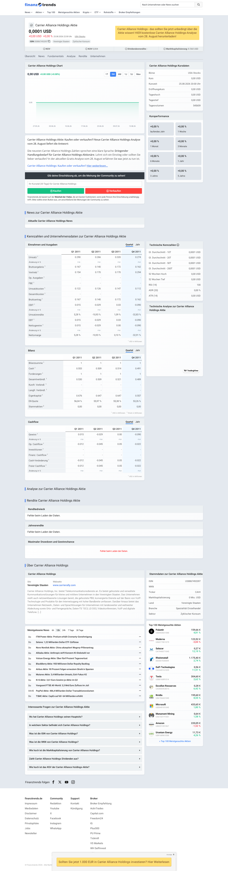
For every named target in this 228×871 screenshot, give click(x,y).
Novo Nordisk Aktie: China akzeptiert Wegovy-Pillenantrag (64, 647)
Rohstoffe (109, 12)
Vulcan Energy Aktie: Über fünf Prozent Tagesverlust (61, 658)
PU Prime (95, 833)
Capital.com (96, 813)
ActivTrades (96, 808)
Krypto (86, 12)
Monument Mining (165, 714)
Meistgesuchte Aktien (69, 12)
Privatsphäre (32, 823)
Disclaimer (31, 813)
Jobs (27, 828)
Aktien (39, 12)
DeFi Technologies (165, 667)
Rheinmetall (162, 658)
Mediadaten (31, 808)
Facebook (55, 818)
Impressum (31, 803)
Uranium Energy (164, 732)
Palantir (160, 630)
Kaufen (57, 191)
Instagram (55, 823)
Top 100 (51, 12)
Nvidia (159, 695)
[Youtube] (66, 782)
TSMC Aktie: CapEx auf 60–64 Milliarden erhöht (59, 696)
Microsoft (161, 704)
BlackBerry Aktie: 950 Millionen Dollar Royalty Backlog (62, 663)
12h (58, 630)
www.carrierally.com (64, 585)
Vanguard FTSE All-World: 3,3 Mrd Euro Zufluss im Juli (62, 685)
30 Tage (79, 630)
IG (91, 823)
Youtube (54, 808)
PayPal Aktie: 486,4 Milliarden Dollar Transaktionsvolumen (65, 691)
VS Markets (96, 843)
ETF (96, 12)
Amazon (160, 723)
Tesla (158, 676)
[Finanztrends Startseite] (40, 6)
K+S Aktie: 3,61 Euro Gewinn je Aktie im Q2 (57, 680)
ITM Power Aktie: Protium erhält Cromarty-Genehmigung (64, 636)
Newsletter (31, 833)
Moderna (160, 639)
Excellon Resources (166, 686)
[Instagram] (73, 782)
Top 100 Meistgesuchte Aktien (176, 741)
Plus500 (94, 828)
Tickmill (94, 838)
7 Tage (71, 630)
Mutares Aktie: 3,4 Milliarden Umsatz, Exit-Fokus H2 (61, 674)
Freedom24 (96, 818)
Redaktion (55, 803)
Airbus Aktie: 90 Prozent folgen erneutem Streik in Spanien (65, 669)
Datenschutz (32, 818)
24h (63, 630)
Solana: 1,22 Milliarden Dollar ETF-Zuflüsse (57, 642)
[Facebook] (53, 782)
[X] (60, 782)
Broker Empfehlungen (129, 12)
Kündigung (77, 808)
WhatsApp (55, 828)
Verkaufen (115, 191)
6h (53, 630)
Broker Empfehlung (101, 803)
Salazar (160, 648)
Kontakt (75, 803)
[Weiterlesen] (140, 637)
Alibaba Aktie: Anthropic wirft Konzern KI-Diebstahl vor (63, 653)
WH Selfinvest (98, 848)
